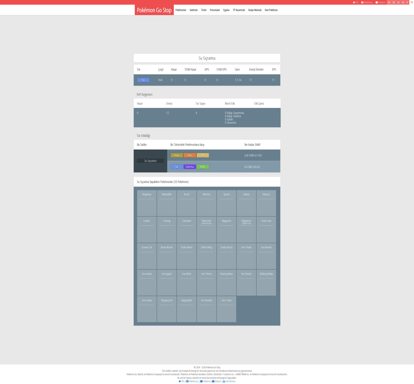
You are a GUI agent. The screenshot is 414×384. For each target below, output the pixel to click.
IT (407, 2)
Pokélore (206, 381)
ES (398, 2)
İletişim (217, 381)
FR (403, 2)
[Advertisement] (207, 34)
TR (412, 2)
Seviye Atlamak (254, 10)
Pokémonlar (181, 10)
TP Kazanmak (239, 10)
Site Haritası (230, 381)
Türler (204, 10)
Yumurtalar (215, 10)
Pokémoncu (193, 381)
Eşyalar (226, 10)
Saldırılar (194, 10)
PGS (182, 381)
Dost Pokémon (271, 10)
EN (389, 2)
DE (394, 2)
